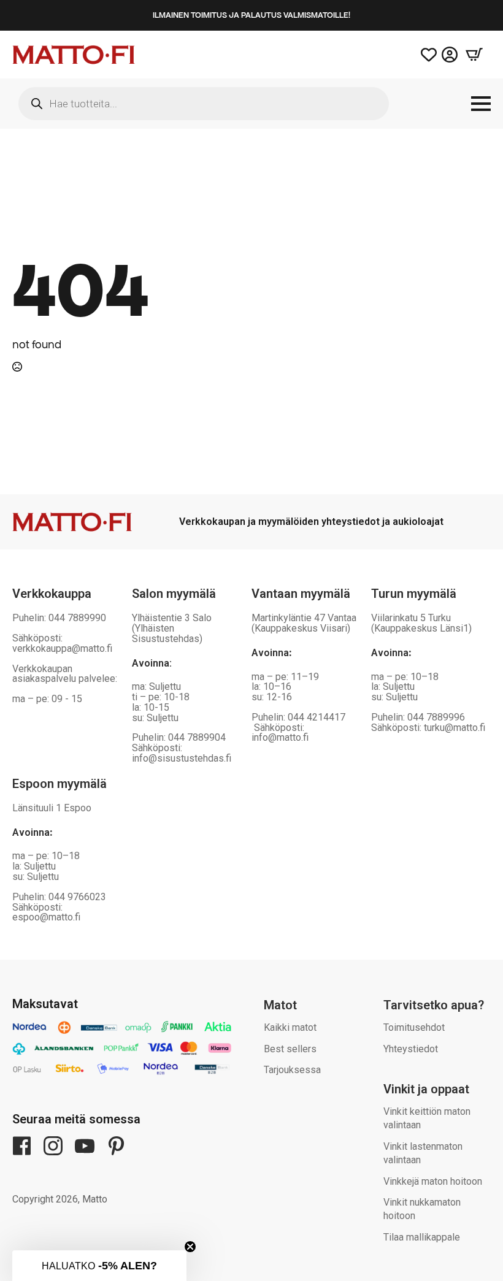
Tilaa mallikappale (421, 1237)
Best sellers (290, 1049)
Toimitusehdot (414, 1027)
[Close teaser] (190, 1247)
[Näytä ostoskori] (474, 54)
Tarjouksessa (292, 1070)
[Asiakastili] (450, 55)
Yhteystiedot (410, 1049)
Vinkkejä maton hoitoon (432, 1181)
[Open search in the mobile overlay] (203, 103)
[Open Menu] (481, 103)
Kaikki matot (290, 1027)
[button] (99, 1265)
